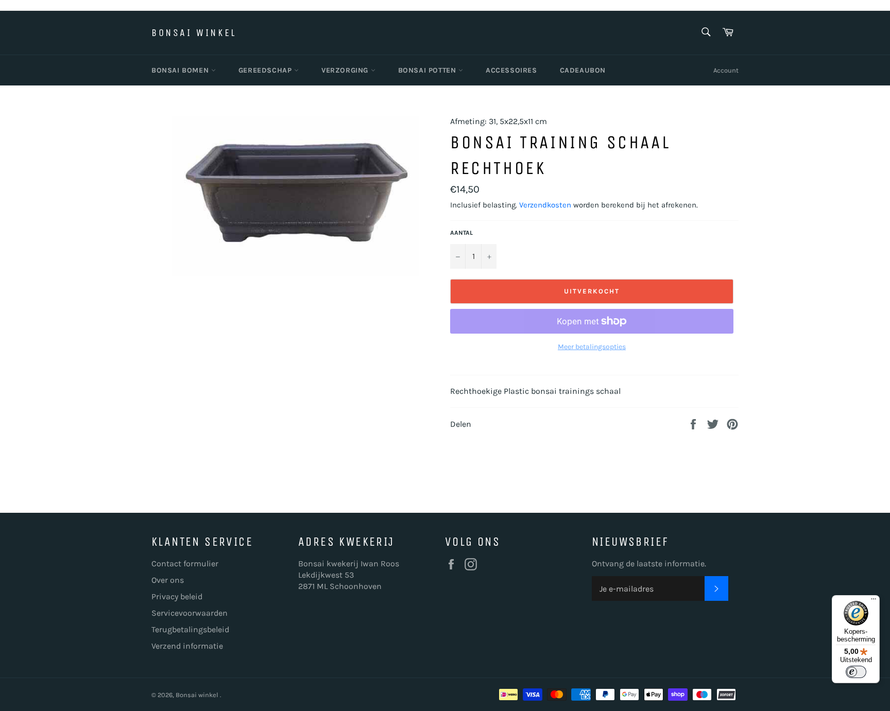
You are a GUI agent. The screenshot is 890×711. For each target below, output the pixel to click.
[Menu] (873, 601)
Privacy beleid (176, 596)
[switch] (856, 672)
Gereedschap (266, 70)
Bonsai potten (428, 70)
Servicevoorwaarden (189, 613)
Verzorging (346, 70)
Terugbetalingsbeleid (190, 629)
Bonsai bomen (181, 70)
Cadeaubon (583, 70)
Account (726, 70)
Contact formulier (184, 563)
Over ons (167, 580)
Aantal (461, 232)
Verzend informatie (187, 646)
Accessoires (511, 70)
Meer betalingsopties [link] (592, 346)
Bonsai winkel (193, 33)
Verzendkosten (545, 205)
